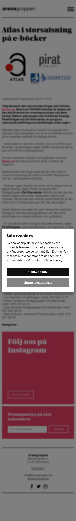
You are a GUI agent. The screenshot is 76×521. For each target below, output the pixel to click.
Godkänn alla (38, 272)
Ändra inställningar (38, 282)
